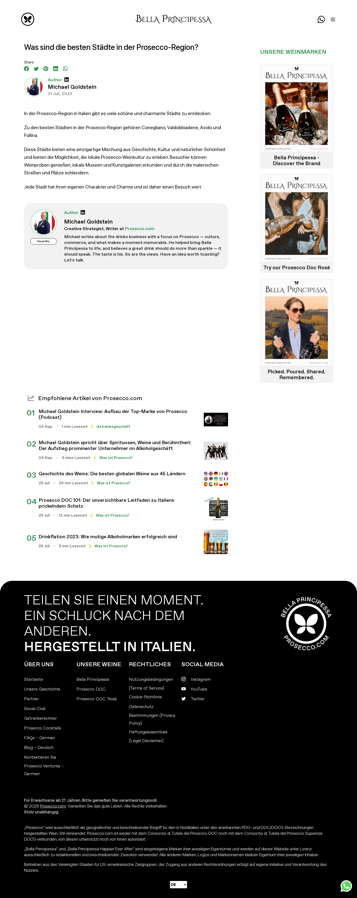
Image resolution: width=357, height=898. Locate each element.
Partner (31, 699)
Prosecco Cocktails (42, 728)
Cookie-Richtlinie (145, 697)
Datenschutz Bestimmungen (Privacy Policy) (152, 715)
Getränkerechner (40, 718)
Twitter (197, 699)
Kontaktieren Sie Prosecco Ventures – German (44, 765)
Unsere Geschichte (42, 689)
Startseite (33, 679)
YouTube (198, 689)
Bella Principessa (92, 679)
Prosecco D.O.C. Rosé (96, 699)
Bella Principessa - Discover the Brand (296, 160)
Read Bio (43, 241)
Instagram (200, 679)
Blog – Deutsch (39, 747)
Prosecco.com (53, 805)
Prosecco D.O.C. (91, 689)
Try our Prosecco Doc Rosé (296, 267)
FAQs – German (39, 738)
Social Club (35, 708)
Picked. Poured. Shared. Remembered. (296, 374)
